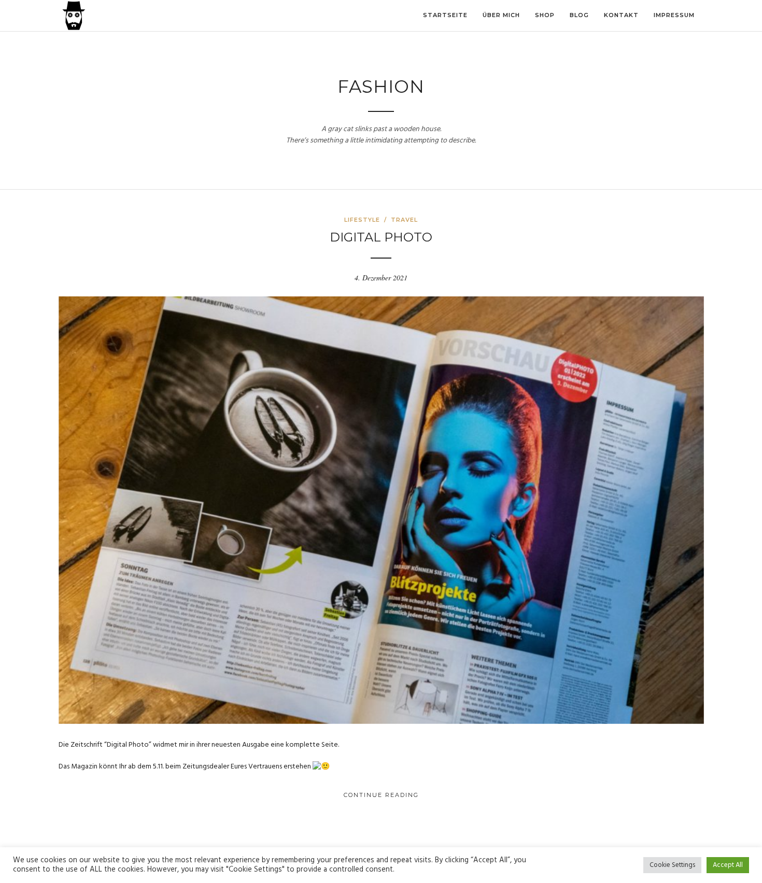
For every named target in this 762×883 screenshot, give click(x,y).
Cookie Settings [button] (672, 865)
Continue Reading (381, 795)
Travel (404, 219)
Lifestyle (362, 219)
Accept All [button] (728, 865)
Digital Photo (381, 237)
